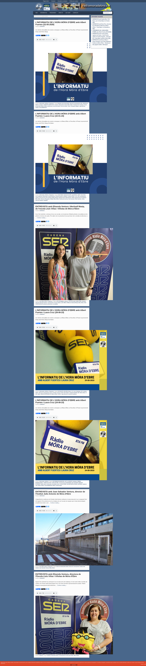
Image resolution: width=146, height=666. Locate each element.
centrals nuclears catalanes (61, 196)
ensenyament (77, 103)
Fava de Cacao (42, 197)
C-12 (72, 391)
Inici (37, 12)
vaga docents (82, 106)
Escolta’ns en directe (62, 1)
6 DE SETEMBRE (60, 301)
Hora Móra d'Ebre (43, 301)
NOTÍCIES (80, 484)
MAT (79, 392)
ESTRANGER (68, 482)
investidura (54, 484)
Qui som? (83, 1)
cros (76, 196)
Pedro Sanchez (78, 199)
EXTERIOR (37, 484)
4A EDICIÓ (69, 481)
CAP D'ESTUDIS (72, 301)
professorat (50, 106)
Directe (61, 12)
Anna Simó (83, 194)
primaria (45, 304)
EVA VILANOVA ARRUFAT (77, 482)
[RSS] (106, 10)
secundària (55, 304)
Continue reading (42, 217)
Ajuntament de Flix (67, 194)
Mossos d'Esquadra (45, 199)
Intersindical (66, 392)
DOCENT (84, 301)
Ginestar (57, 197)
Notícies (47, 103)
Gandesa (41, 104)
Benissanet (45, 196)
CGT (82, 391)
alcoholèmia (74, 194)
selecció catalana (39, 200)
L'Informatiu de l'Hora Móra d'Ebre (65, 104)
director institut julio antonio (62, 566)
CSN (78, 196)
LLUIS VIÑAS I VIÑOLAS (66, 302)
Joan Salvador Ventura (44, 567)
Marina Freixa (62, 197)
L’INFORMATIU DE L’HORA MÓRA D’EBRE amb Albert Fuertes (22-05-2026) (60, 23)
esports (37, 197)
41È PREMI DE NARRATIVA (58, 481)
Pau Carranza (71, 199)
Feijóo (42, 484)
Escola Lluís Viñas (69, 655)
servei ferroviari (56, 106)
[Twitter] (110, 10)
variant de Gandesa (72, 394)
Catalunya (78, 391)
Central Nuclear (51, 196)
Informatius (43, 12)
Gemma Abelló (51, 197)
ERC (81, 103)
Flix (47, 197)
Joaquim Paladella (73, 392)
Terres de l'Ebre (63, 106)
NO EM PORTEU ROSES (72, 484)
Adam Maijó (60, 194)
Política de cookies (74, 1)
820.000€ (66, 391)
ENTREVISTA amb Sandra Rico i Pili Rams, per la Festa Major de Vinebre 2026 (101, 21)
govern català (60, 392)
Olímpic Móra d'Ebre (54, 199)
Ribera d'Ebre (54, 394)
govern (45, 484)
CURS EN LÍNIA (55, 482)
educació (72, 103)
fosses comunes (53, 392)
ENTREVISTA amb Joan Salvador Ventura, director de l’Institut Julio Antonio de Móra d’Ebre (60, 492)
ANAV (79, 194)
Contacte (53, 1)
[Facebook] (108, 10)
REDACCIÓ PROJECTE (46, 394)
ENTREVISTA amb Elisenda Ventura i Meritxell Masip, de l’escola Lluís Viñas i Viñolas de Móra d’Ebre (60, 207)
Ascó (36, 196)
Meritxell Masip (74, 302)
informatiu (49, 484)
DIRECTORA (79, 301)
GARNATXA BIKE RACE (49, 104)
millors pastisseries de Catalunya (79, 197)
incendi (56, 104)
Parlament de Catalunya (78, 104)
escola (55, 302)
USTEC (59, 394)
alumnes (66, 301)
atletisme (40, 196)
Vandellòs (45, 200)
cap (74, 391)
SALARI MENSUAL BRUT (50, 485)
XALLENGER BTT (43, 107)
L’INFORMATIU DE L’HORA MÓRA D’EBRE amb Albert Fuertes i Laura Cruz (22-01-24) (60, 115)
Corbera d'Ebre (71, 196)
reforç (83, 199)
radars (38, 394)
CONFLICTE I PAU (47, 482)
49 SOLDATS (60, 391)
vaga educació (64, 394)
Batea (69, 391)
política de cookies (131, 662)
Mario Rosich (68, 197)
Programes (53, 12)
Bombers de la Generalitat (63, 103)
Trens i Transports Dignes (73, 106)
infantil (58, 302)
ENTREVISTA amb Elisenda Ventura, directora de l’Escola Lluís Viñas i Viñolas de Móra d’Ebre (58, 575)
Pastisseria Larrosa (63, 199)
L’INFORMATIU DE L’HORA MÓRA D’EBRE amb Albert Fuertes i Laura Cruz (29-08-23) (60, 311)
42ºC (66, 481)
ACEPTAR (74, 664)
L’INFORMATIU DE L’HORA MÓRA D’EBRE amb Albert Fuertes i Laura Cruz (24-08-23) (60, 401)
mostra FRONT (63, 484)
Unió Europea (59, 485)
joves (58, 484)
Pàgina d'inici (46, 1)
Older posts (37, 660)
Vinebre (37, 107)
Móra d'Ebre (38, 199)
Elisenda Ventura (43, 302)
